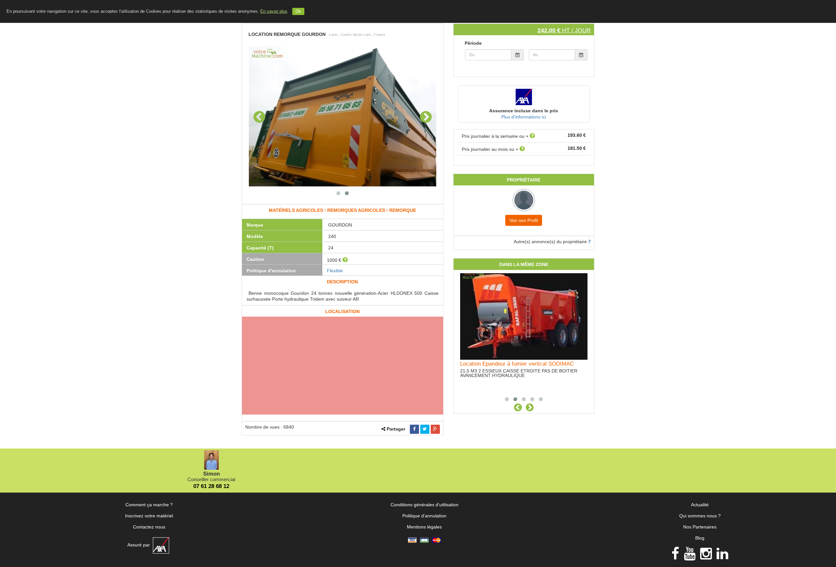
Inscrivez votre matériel (149, 515)
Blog (699, 538)
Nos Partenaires (699, 526)
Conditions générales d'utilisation (424, 504)
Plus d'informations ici (523, 116)
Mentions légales (424, 526)
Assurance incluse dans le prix (523, 110)
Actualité (700, 504)
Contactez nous (149, 526)
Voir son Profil (523, 220)
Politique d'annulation (424, 515)
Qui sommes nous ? (700, 515)
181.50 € (577, 148)
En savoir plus (273, 11)
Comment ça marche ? (149, 504)
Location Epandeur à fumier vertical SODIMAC (517, 364)
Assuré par (139, 544)
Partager (396, 429)
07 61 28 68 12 (211, 486)
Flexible (335, 270)
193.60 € (577, 135)
